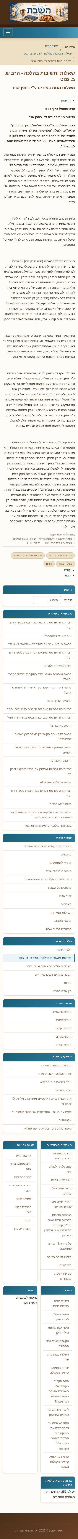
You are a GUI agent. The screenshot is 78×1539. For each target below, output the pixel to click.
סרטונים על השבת (60, 887)
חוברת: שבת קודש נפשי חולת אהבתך (48, 846)
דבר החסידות (22, 1177)
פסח (28, 1220)
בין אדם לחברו (62, 991)
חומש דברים (63, 1044)
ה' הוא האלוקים (61, 760)
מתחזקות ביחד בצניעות (56, 1065)
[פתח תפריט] (8, 32)
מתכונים (66, 854)
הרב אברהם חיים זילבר (20, 1188)
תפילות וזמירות (62, 912)
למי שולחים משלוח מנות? (60, 1303)
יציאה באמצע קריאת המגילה (59, 1370)
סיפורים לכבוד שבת (59, 871)
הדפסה (66, 100)
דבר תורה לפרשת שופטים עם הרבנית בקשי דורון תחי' (40, 655)
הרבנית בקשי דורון (23, 1209)
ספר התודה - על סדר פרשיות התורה (48, 879)
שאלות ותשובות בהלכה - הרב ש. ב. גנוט (45, 958)
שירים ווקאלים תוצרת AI (56, 782)
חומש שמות (64, 1020)
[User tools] (74, 96)
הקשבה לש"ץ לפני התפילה (57, 1343)
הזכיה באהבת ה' (61, 725)
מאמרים (66, 904)
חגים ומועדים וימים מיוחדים (53, 974)
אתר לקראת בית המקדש (56, 1082)
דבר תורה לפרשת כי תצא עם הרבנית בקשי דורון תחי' (41, 625)
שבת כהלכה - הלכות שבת (55, 1073)
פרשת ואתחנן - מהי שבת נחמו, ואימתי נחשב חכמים (43, 750)
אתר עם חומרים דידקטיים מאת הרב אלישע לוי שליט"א (41, 1101)
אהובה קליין (23, 1155)
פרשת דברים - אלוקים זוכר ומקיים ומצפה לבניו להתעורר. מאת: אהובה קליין (41, 815)
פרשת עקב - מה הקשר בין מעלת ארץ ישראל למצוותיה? (43, 736)
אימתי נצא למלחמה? (58, 636)
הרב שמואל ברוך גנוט (60, 555)
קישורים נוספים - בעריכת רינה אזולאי (48, 1128)
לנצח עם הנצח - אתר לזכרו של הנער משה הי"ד (42, 1112)
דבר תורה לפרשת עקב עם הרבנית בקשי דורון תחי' (39, 717)
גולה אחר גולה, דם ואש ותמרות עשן (48, 825)
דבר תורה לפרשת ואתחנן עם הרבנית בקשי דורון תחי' (41, 771)
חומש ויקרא (64, 1028)
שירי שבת (65, 896)
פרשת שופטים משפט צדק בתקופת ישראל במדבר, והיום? (39, 677)
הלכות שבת (64, 949)
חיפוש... (67, 600)
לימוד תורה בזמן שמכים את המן (58, 1412)
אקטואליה (65, 1120)
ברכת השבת (64, 1090)
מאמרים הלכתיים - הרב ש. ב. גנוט (49, 966)
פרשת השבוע (63, 920)
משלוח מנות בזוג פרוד (58, 1357)
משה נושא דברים (60, 804)
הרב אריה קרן (22, 1228)
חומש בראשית (62, 1011)
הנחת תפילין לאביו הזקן (61, 1317)
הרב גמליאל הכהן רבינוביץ (28, 555)
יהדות (68, 982)
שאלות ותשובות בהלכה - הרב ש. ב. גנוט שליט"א (38, 539)
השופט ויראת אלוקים (58, 665)
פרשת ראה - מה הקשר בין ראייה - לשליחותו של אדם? (41, 690)
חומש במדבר (63, 1036)
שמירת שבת (23, 1199)
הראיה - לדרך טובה (59, 700)
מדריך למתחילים (61, 862)
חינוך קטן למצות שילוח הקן (58, 1330)
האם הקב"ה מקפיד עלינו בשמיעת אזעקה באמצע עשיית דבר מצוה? (59, 1391)
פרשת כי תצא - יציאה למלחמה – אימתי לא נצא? (40, 644)
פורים (49, 563)
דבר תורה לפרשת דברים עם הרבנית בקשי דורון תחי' (41, 793)
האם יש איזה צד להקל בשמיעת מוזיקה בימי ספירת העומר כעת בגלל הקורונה (58, 1435)
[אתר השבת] (39, 12)
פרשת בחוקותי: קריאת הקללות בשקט (59, 1461)
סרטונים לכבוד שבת (59, 929)
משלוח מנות (65, 563)
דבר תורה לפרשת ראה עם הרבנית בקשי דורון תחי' (39, 709)
